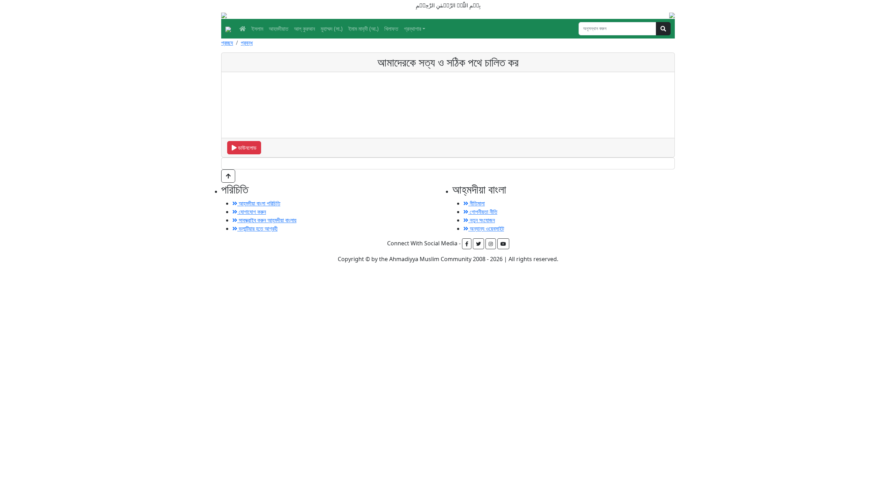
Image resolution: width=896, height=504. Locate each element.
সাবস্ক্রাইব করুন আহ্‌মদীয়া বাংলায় (266, 220)
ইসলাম (257, 29)
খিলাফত (391, 29)
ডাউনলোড (247, 148)
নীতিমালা (476, 203)
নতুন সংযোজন (481, 220)
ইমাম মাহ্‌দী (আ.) (363, 29)
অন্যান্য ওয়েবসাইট (486, 228)
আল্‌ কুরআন (304, 29)
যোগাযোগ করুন (251, 212)
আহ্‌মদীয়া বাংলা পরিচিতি (258, 203)
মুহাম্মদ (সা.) (332, 29)
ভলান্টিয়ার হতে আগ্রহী (257, 228)
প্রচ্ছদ (227, 43)
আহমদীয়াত (278, 29)
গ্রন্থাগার (412, 29)
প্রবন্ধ (247, 43)
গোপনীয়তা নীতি (482, 212)
